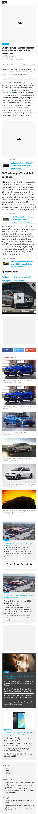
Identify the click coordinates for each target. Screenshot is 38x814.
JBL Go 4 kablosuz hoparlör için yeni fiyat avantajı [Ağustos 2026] (18, 744)
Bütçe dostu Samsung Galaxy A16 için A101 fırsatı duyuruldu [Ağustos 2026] (18, 734)
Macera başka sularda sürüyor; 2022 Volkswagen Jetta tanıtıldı (15, 433)
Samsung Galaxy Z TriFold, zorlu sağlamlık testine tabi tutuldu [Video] (18, 703)
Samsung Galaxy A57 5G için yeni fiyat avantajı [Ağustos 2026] (16, 750)
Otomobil (5, 44)
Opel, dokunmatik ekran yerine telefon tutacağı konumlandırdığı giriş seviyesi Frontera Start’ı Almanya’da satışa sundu (17, 607)
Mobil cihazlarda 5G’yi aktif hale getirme (15, 804)
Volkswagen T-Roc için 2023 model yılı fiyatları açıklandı (18, 407)
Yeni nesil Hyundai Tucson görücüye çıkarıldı (16, 789)
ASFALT (6, 540)
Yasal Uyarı (8, 773)
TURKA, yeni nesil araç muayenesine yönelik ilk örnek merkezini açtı (19, 544)
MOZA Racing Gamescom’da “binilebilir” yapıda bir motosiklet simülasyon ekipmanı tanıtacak (18, 618)
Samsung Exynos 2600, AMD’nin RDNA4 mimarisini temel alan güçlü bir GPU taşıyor (18, 696)
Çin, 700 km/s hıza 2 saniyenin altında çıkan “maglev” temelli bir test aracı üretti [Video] (18, 690)
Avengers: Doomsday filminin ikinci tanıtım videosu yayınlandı (18, 677)
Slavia (11, 93)
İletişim (7, 772)
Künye (6, 768)
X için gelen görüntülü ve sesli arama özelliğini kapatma (19, 809)
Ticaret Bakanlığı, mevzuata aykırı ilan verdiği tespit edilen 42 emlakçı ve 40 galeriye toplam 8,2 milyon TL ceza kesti (17, 550)
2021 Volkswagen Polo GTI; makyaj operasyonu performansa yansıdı (19, 486)
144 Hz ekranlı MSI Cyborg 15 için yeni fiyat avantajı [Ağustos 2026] (18, 739)
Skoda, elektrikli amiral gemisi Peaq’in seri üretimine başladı (18, 613)
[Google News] (28, 64)
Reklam (7, 770)
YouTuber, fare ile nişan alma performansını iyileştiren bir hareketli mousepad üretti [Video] (18, 684)
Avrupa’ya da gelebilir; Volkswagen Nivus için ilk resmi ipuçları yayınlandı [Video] (19, 512)
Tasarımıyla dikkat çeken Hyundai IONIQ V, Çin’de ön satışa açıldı (18, 555)
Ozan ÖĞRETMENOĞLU (9, 56)
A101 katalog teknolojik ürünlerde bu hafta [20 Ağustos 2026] (18, 755)
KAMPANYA (7, 729)
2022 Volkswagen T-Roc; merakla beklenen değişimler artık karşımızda (17, 381)
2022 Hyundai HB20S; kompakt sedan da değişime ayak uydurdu (16, 459)
